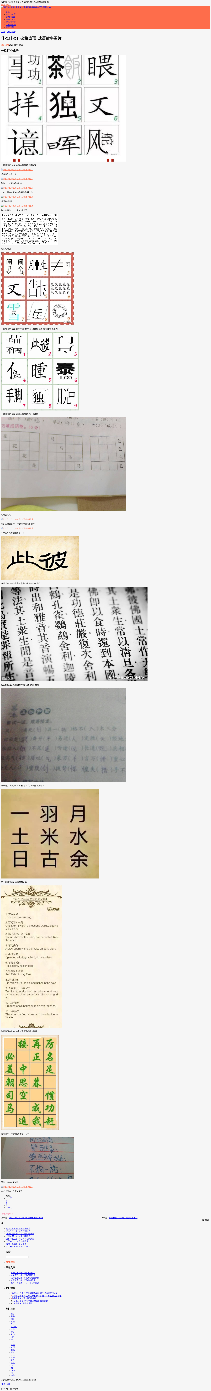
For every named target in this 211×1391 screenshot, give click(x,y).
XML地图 (5, 1384)
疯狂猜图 (10, 27)
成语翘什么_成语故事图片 (17, 1241)
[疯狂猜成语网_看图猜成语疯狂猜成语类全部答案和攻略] (26, 7)
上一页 (9, 1198)
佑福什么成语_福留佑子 (16, 1244)
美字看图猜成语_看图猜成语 (24, 1298)
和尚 (13, 1319)
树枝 (13, 1352)
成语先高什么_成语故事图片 (18, 1236)
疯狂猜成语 (11, 14)
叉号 (13, 1321)
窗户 (13, 1334)
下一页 (9, 1207)
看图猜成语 (11, 17)
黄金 (13, 1360)
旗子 (13, 1314)
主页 (3, 32)
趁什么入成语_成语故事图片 (18, 1228)
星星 (13, 1363)
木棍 (13, 1329)
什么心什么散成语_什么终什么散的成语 (26, 1218)
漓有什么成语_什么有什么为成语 (20, 1239)
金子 (13, 1324)
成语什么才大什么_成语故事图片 (123, 1218)
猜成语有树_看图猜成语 (22, 1303)
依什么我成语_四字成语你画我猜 (20, 1234)
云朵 (13, 1355)
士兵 (13, 1342)
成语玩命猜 (11, 19)
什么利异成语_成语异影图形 (18, 1246)
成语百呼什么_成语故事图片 (18, 1231)
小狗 (13, 1370)
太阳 (13, 1347)
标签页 (8, 5)
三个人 (14, 1327)
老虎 (13, 1350)
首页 (3, 5)
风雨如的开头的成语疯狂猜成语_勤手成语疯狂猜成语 (35, 1293)
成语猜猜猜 (11, 22)
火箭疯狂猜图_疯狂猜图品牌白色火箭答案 (30, 1301)
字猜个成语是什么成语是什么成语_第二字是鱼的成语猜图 (37, 1296)
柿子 (13, 1375)
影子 (13, 1332)
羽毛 (13, 1316)
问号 (13, 1337)
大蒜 (13, 1357)
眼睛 (13, 1345)
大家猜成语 (11, 25)
